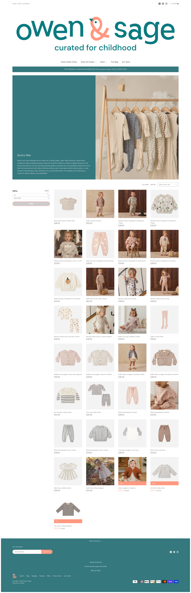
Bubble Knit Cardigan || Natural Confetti (99, 374)
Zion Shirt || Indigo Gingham (63, 526)
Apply (31, 203)
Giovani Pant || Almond (157, 450)
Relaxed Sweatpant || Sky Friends (65, 450)
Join (19, 4)
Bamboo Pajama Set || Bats (127, 299)
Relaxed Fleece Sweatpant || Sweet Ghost (99, 261)
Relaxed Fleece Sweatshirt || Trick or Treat (68, 261)
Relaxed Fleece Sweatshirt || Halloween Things (163, 222)
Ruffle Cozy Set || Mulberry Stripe (129, 337)
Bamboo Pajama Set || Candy (159, 299)
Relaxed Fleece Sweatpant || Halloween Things (131, 222)
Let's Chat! (67, 576)
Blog (27, 576)
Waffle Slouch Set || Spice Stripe (96, 299)
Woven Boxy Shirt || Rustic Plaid (64, 221)
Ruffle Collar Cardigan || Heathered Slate (131, 374)
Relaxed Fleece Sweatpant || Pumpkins (163, 261)
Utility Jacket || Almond (93, 221)
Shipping (34, 576)
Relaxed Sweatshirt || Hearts (159, 412)
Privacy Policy (57, 576)
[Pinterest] (163, 4)
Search (22, 576)
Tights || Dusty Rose (156, 337)
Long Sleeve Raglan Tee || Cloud (128, 450)
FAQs (48, 576)
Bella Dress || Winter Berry (62, 488)
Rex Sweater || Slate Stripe (63, 412)
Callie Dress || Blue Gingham (95, 488)
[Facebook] (160, 4)
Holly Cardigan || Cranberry (127, 488)
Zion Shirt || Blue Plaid (157, 488)
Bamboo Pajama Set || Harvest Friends (66, 337)
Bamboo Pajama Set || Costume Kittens (99, 337)
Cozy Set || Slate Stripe (93, 412)
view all (46, 191)
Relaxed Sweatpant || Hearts (127, 412)
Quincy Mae (17, 198)
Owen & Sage (27, 581)
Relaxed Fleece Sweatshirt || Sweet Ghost (132, 261)
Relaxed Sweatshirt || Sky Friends (97, 450)
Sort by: (153, 184)
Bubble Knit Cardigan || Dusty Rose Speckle (68, 374)
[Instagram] (166, 4)
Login (14, 4)
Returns (42, 576)
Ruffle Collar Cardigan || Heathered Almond (164, 374)
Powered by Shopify (18, 583)
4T (15, 195)
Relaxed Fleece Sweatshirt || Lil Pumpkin (67, 299)
